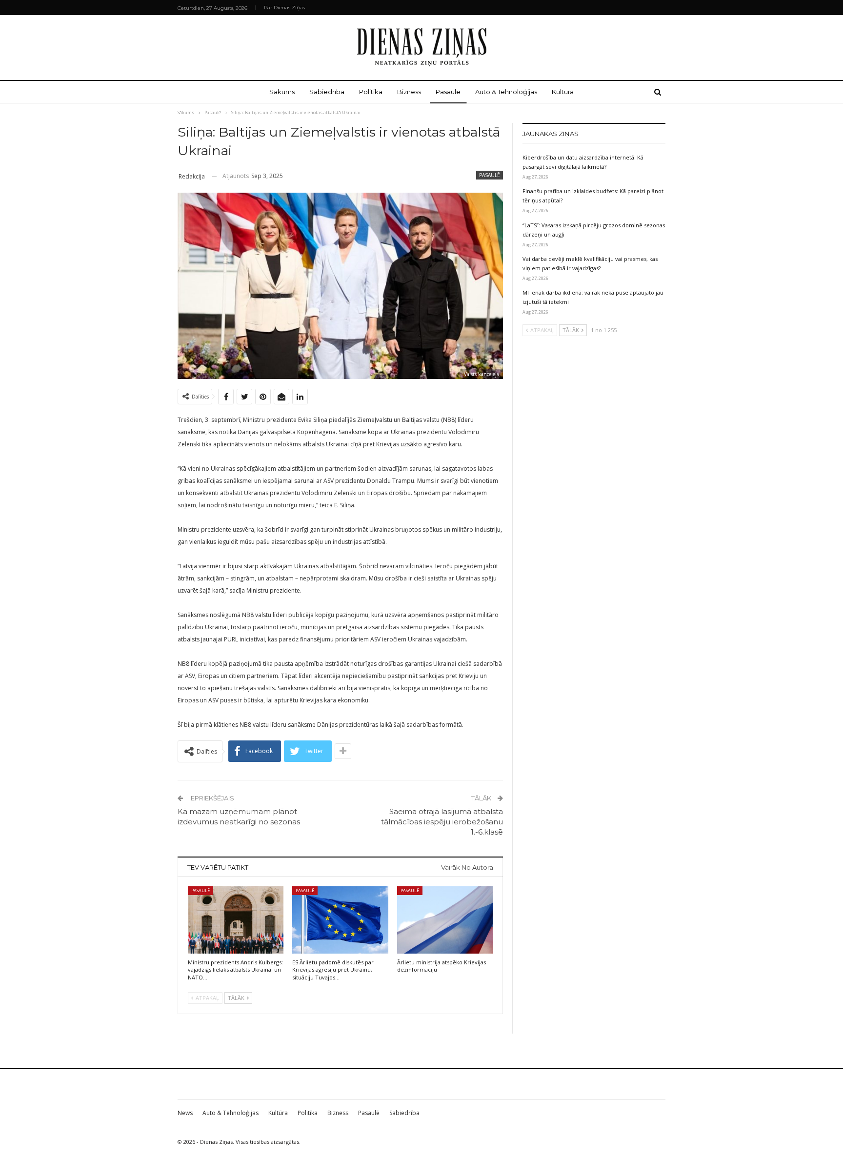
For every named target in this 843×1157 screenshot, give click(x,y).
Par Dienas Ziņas (284, 7)
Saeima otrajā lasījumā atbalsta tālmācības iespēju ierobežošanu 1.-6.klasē (442, 822)
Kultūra (563, 92)
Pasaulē (448, 92)
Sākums (282, 92)
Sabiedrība (326, 92)
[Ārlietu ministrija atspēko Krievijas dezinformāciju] (445, 919)
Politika (370, 92)
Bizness (409, 92)
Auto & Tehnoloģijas (506, 92)
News (185, 1113)
